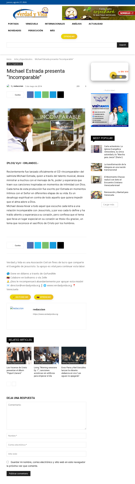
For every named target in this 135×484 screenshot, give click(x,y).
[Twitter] (126, 2)
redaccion (18, 86)
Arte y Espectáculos (23, 59)
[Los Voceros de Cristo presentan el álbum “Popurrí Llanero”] (19, 355)
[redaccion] (9, 86)
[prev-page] (9, 384)
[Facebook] (117, 2)
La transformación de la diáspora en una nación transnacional (115, 167)
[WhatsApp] (45, 94)
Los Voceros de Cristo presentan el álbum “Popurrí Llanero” (17, 370)
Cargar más (108, 204)
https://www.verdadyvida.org (45, 314)
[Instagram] (122, 2)
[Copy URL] (60, 94)
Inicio (9, 59)
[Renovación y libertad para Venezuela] (96, 195)
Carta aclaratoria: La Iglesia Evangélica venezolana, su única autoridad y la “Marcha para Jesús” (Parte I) (114, 152)
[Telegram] (53, 94)
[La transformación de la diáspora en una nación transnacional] (96, 167)
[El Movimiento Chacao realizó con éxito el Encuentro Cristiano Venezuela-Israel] (96, 180)
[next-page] (14, 384)
